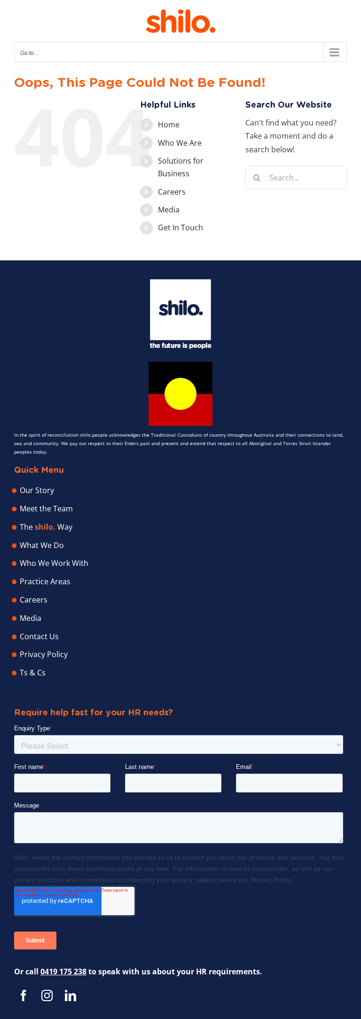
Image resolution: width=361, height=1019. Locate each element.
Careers (172, 192)
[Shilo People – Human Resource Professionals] (180, 283)
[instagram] (47, 995)
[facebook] (23, 995)
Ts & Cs (33, 672)
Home (169, 124)
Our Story (37, 490)
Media (169, 209)
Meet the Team (46, 508)
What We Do (42, 545)
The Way (46, 527)
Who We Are (180, 143)
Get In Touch (180, 227)
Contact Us (39, 636)
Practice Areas (45, 581)
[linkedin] (70, 995)
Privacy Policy (44, 654)
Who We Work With (54, 563)
